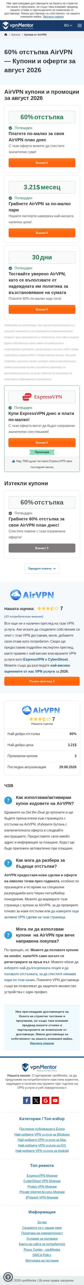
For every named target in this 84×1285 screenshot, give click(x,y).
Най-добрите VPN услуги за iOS (42, 1145)
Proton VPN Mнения (42, 1186)
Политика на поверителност (42, 1233)
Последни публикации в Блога (42, 1129)
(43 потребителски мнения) (23, 616)
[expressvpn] (42, 429)
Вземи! (41, 162)
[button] (8, 1277)
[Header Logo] (18, 26)
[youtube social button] (55, 1100)
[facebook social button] (26, 1100)
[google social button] (45, 1100)
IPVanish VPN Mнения (42, 1197)
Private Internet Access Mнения (42, 1192)
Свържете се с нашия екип (42, 1227)
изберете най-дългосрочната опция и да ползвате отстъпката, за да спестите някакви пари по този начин (40, 974)
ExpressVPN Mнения (42, 1175)
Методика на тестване (42, 1260)
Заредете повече (39, 568)
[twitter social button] (36, 1100)
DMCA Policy (42, 1255)
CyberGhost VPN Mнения (42, 1181)
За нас (42, 1222)
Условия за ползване (42, 1238)
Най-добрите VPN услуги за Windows (42, 1134)
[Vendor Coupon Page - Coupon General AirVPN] (42, 139)
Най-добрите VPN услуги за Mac (42, 1140)
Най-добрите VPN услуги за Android (42, 1150)
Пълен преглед (41, 681)
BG (67, 25)
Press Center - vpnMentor (42, 1249)
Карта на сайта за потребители (42, 1244)
